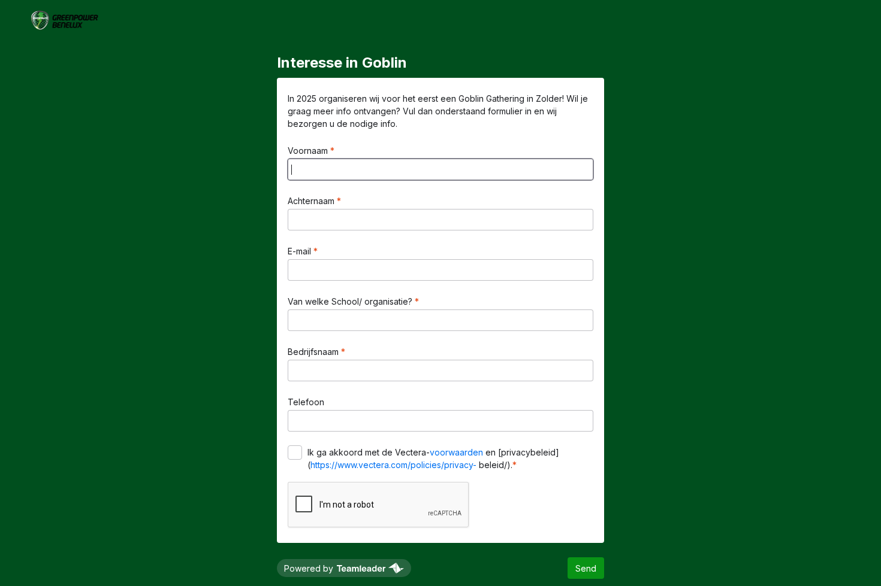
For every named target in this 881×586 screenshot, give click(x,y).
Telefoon (306, 402)
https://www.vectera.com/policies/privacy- (393, 465)
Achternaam (312, 201)
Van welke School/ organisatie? (351, 301)
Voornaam (309, 150)
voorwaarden (456, 452)
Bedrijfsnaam (314, 352)
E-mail (300, 251)
